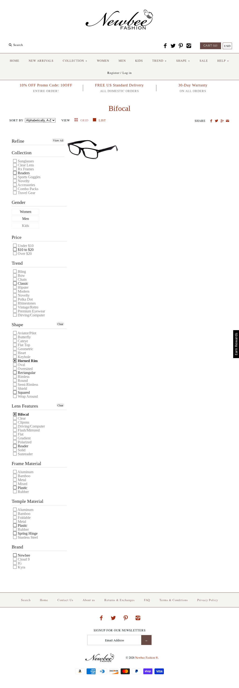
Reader (22, 446)
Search (26, 600)
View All (58, 140)
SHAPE (183, 60)
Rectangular (26, 373)
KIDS (139, 60)
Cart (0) (211, 45)
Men (25, 219)
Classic (22, 283)
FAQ (147, 600)
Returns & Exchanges (119, 600)
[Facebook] (165, 46)
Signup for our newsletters (120, 630)
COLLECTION (75, 60)
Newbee (23, 555)
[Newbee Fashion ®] (119, 7)
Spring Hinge (27, 533)
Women (25, 212)
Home (44, 600)
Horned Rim (27, 361)
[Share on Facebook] (211, 121)
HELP (223, 60)
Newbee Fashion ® (146, 657)
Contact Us (65, 600)
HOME (14, 60)
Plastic (22, 488)
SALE (204, 60)
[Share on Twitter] (216, 121)
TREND (159, 60)
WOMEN (103, 60)
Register (113, 73)
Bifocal (23, 414)
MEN (122, 60)
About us (89, 600)
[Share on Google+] (222, 121)
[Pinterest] (180, 46)
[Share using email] (227, 121)
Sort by (16, 120)
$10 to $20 (25, 250)
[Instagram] (188, 46)
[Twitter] (172, 46)
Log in (127, 73)
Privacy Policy (207, 600)
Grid (84, 120)
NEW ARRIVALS (41, 60)
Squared (23, 392)
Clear (60, 324)
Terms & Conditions (173, 600)
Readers (23, 173)
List (102, 120)
